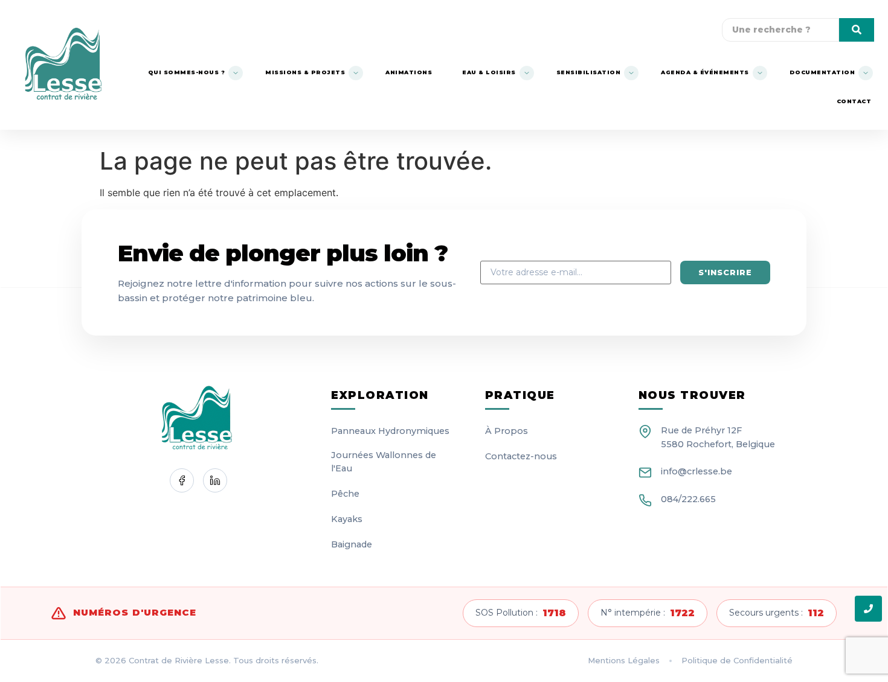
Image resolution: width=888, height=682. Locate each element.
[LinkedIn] (215, 480)
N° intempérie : (647, 613)
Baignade (351, 544)
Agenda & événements (705, 72)
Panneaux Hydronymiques (390, 430)
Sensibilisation (588, 72)
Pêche (345, 493)
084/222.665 (688, 499)
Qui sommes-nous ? (186, 72)
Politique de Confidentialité (737, 660)
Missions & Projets (305, 72)
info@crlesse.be (696, 471)
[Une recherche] (856, 30)
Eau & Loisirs (489, 72)
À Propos (506, 430)
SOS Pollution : (520, 613)
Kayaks (346, 519)
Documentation (822, 72)
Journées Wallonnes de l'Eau (383, 462)
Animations (408, 72)
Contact (854, 101)
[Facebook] (182, 480)
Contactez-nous (521, 456)
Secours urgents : (776, 613)
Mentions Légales (624, 660)
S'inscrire (725, 272)
